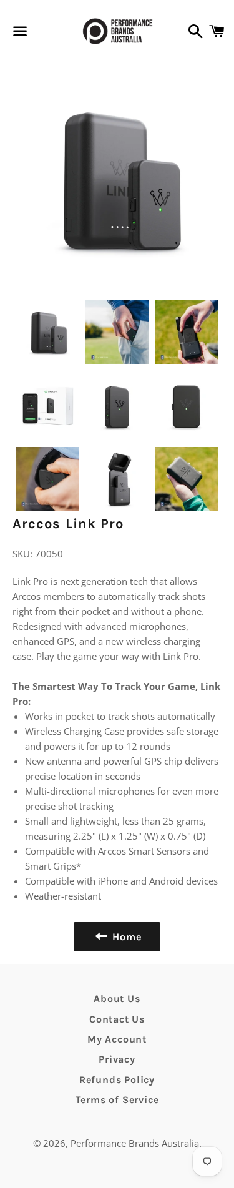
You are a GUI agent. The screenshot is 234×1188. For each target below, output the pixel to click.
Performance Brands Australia (135, 1143)
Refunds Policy (117, 1080)
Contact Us (117, 1019)
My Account (117, 1039)
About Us (117, 998)
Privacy (117, 1059)
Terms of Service (117, 1100)
